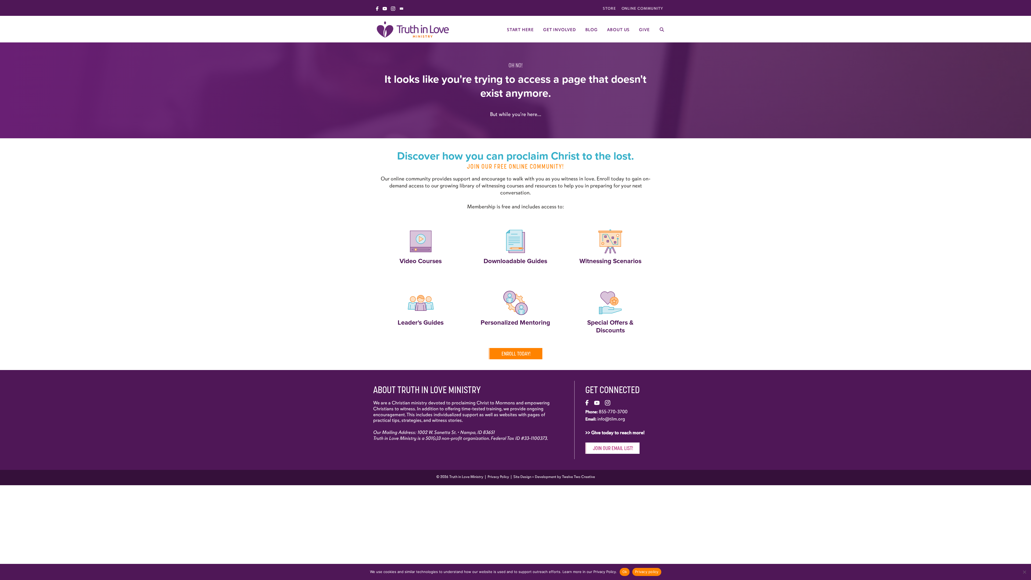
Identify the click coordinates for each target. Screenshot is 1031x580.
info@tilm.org (611, 419)
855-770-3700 (613, 412)
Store (609, 8)
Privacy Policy (498, 476)
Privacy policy (647, 572)
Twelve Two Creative (578, 476)
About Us (618, 29)
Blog (591, 29)
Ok (624, 572)
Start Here (520, 29)
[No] (1024, 572)
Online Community (642, 8)
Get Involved (559, 29)
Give (644, 29)
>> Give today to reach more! (615, 433)
